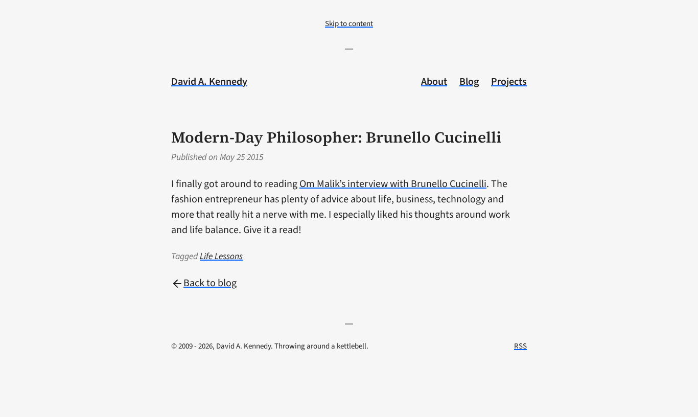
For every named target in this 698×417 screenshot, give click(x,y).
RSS (520, 346)
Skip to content (349, 23)
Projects (509, 82)
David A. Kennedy (209, 82)
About (434, 82)
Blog (469, 82)
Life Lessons (221, 256)
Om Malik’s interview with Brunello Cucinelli (392, 184)
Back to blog (210, 283)
